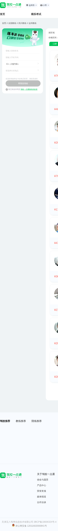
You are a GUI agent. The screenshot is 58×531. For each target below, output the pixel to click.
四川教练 (22, 23)
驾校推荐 (5, 421)
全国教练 (12, 23)
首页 (2, 14)
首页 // (5, 23)
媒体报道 (41, 496)
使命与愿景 (42, 479)
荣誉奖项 (41, 491)
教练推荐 (21, 421)
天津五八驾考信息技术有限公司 (17, 522)
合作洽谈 (41, 502)
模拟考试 (36, 14)
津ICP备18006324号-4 (45, 522)
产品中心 (41, 485)
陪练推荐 (37, 421)
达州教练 (32, 23)
